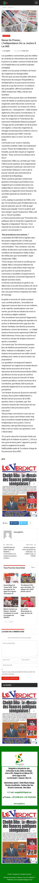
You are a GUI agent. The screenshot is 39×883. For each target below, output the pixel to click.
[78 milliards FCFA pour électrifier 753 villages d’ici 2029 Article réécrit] (28, 578)
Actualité (6, 36)
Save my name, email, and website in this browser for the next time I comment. (18, 673)
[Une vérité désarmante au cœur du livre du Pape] (28, 602)
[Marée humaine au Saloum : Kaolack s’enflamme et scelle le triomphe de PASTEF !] (11, 602)
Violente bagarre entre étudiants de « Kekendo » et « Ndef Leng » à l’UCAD (29, 552)
